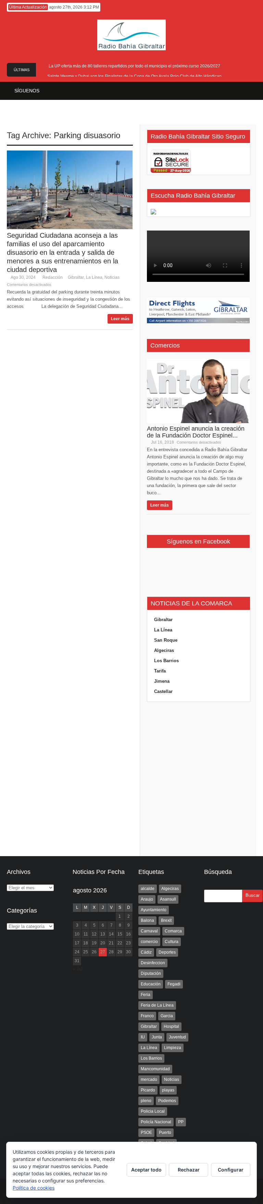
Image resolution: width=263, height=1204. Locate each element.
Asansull (168, 899)
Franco (147, 1015)
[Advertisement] (198, 779)
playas (168, 1090)
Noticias (112, 277)
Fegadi (173, 984)
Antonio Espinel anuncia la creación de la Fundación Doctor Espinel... (196, 432)
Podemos (167, 1100)
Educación (151, 984)
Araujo (147, 899)
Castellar (163, 691)
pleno (146, 1100)
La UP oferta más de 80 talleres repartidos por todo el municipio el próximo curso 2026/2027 (134, 66)
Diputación (151, 973)
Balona (147, 920)
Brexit (166, 920)
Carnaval (149, 931)
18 (85, 943)
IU (143, 1037)
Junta (157, 1037)
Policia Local (153, 1111)
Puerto (165, 1132)
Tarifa (160, 670)
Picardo (148, 1090)
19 (94, 943)
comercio (149, 941)
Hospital (171, 1026)
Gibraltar (76, 277)
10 (77, 934)
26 (94, 952)
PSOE (146, 1132)
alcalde (147, 888)
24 (77, 952)
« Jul (78, 968)
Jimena (162, 681)
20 (102, 943)
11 (86, 934)
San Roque (165, 640)
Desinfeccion (153, 962)
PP (181, 1122)
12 (94, 934)
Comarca (173, 931)
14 (111, 934)
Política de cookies (33, 1188)
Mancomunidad (155, 1068)
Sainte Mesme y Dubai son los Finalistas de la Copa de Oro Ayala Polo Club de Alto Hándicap (134, 76)
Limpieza (172, 1047)
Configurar (230, 1170)
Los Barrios (166, 660)
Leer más (120, 318)
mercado (149, 1079)
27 (102, 952)
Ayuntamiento (153, 909)
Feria (145, 994)
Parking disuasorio (87, 135)
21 (111, 943)
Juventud (177, 1037)
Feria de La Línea (157, 1005)
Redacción (52, 277)
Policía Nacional (156, 1122)
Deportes (167, 952)
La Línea (94, 277)
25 (85, 952)
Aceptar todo (146, 1170)
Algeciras (164, 650)
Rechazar (189, 1170)
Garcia (167, 1015)
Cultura (171, 941)
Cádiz (146, 952)
